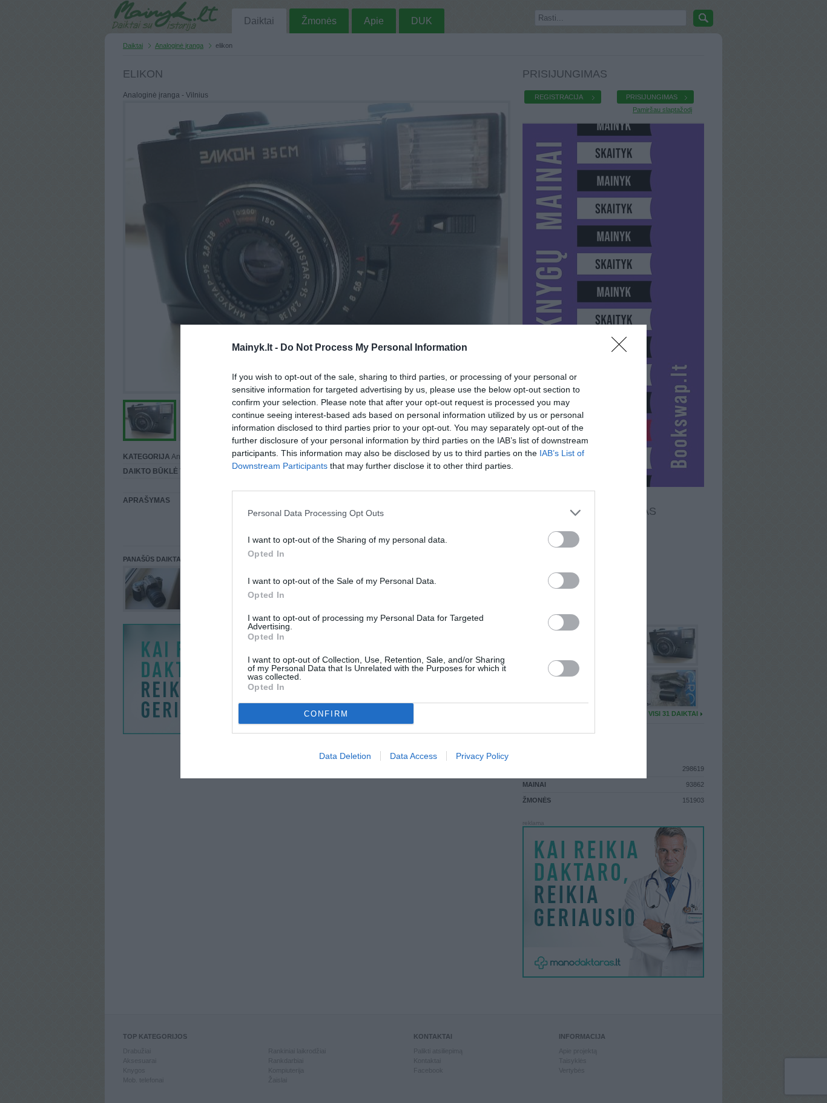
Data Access (413, 756)
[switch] (563, 539)
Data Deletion (345, 756)
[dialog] (413, 551)
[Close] (622, 348)
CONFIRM (326, 713)
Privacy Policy (482, 756)
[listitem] (413, 512)
